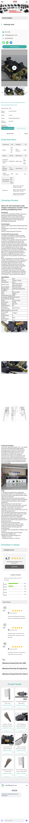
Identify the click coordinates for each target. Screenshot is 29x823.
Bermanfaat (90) (13, 630)
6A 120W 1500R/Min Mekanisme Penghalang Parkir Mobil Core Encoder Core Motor (21, 702)
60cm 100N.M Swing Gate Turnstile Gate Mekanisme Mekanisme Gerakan (21, 770)
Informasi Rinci (10, 133)
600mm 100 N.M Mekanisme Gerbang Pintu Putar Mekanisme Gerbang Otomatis (7, 725)
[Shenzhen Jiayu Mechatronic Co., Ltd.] (15, 2)
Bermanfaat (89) (13, 649)
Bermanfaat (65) (13, 613)
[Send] (26, 820)
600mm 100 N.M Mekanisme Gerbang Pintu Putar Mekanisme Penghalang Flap (21, 748)
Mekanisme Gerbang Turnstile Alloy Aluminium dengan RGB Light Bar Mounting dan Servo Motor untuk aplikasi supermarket (7, 770)
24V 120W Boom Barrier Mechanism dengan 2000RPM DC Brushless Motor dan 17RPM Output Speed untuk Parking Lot (21, 725)
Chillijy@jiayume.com (11, 35)
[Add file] (2, 820)
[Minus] (27, 785)
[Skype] (11, 42)
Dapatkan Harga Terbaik (9, 128)
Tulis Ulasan (14, 566)
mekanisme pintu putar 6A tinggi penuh (14, 668)
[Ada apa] (3, 42)
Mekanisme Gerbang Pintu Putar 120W (14, 663)
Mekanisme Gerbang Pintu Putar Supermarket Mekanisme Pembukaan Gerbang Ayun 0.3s (7, 702)
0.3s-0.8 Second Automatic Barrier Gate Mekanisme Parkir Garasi (7, 748)
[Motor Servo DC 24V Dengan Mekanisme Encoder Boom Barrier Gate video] (14, 68)
